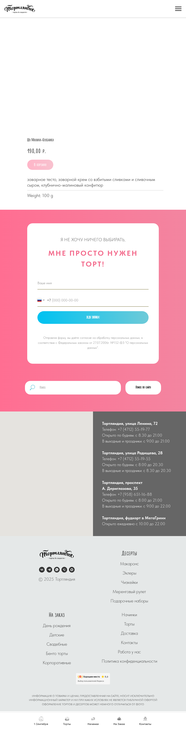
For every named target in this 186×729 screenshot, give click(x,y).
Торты (129, 624)
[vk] (42, 570)
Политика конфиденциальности (129, 661)
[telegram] (49, 570)
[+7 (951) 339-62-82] (64, 570)
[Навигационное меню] (178, 9)
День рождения (57, 625)
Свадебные (56, 644)
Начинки (129, 614)
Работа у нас (129, 651)
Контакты (129, 642)
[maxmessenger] (72, 570)
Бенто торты (57, 653)
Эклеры (129, 573)
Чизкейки (129, 582)
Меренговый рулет (129, 591)
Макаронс (129, 563)
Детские (56, 635)
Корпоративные (57, 662)
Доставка (129, 633)
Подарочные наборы (129, 601)
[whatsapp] (57, 570)
